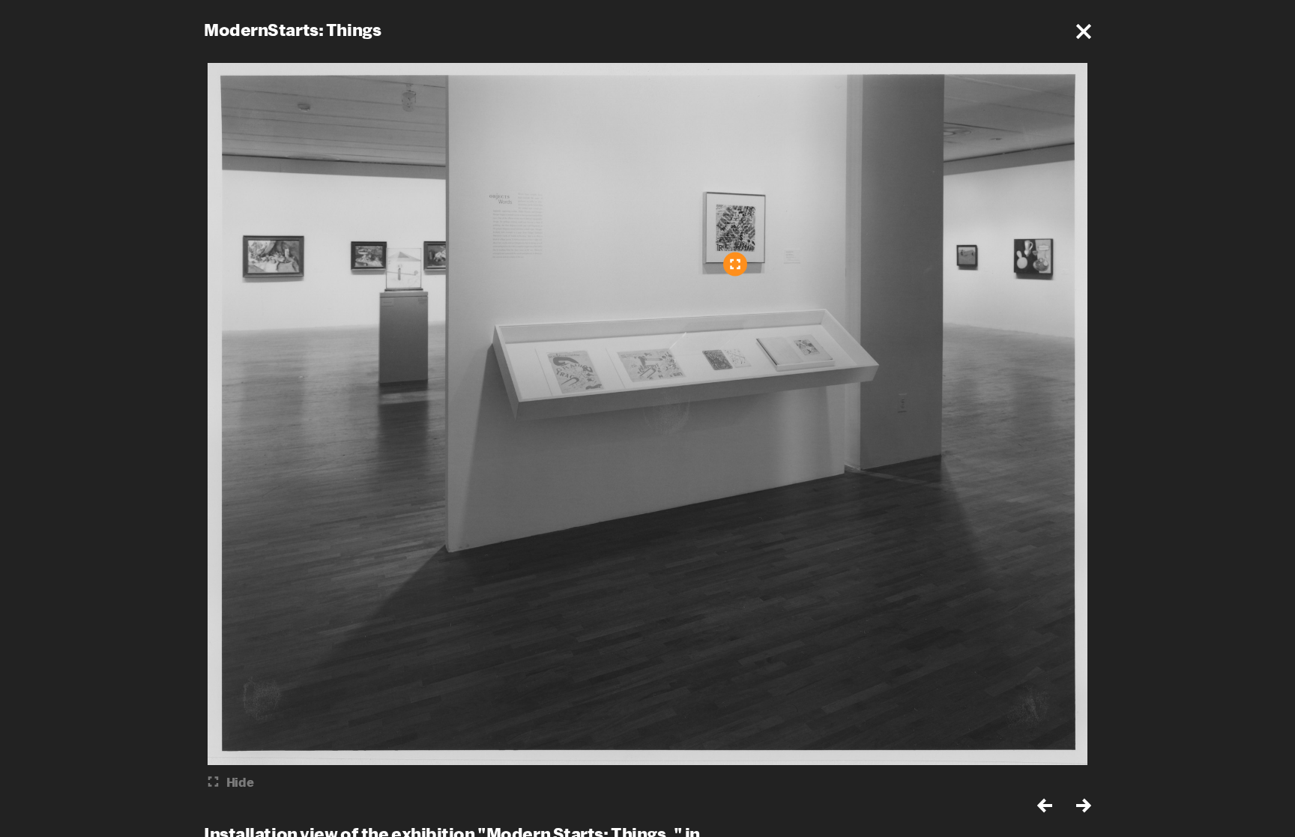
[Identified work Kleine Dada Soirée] (735, 264)
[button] (1083, 31)
